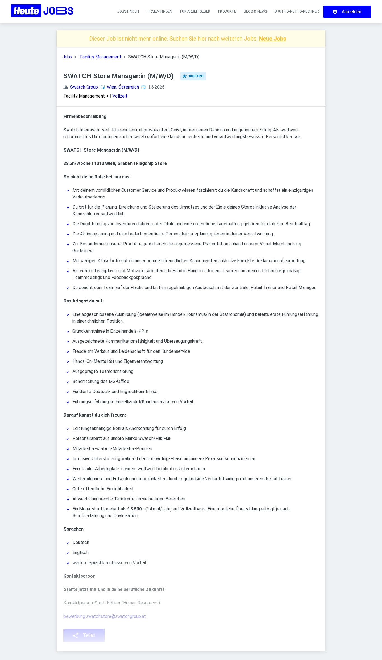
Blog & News (255, 11)
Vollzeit (120, 96)
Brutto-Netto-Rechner (297, 11)
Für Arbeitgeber (195, 11)
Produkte (227, 11)
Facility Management (100, 57)
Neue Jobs (272, 38)
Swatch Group (84, 87)
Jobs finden (128, 11)
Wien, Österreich (123, 87)
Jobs (67, 57)
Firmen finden (159, 11)
